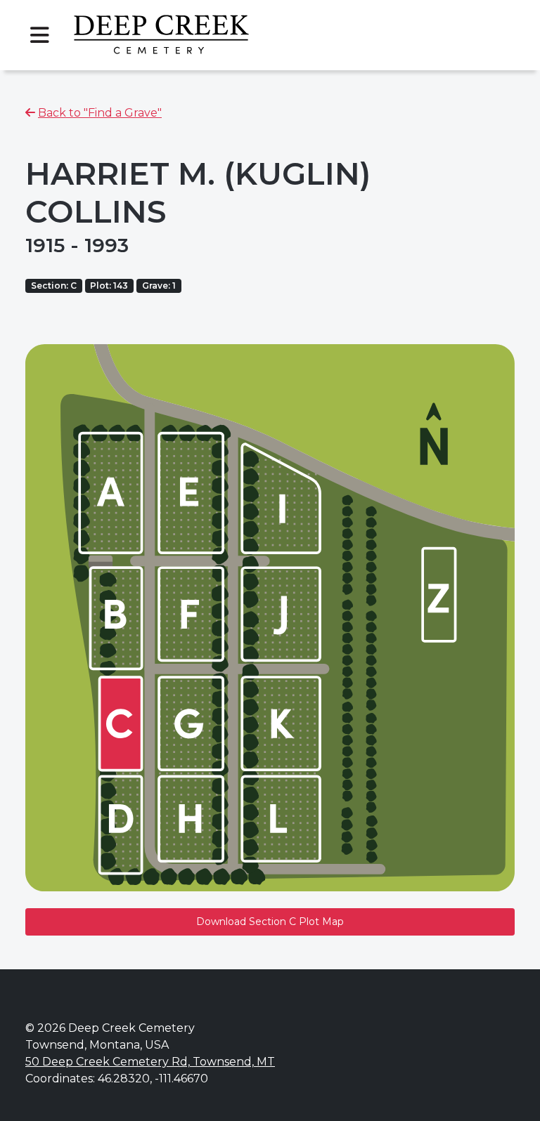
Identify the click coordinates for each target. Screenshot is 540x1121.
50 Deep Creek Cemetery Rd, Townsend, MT (150, 1061)
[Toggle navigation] (39, 35)
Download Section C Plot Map (270, 921)
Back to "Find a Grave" (100, 112)
